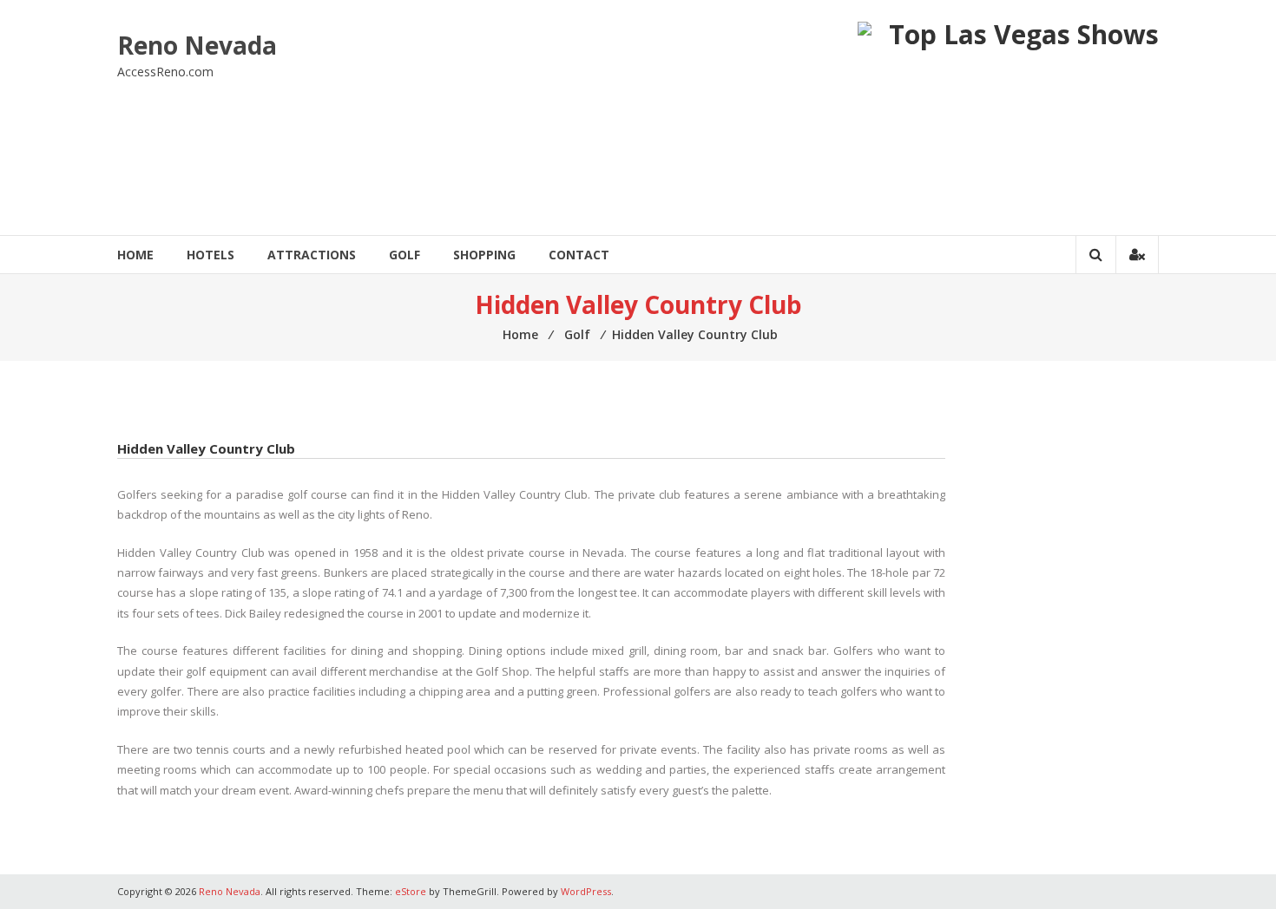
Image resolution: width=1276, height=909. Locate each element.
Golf (404, 254)
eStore (410, 891)
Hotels (210, 254)
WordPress (586, 891)
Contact (579, 254)
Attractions (311, 254)
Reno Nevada (197, 45)
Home (135, 254)
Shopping (484, 254)
